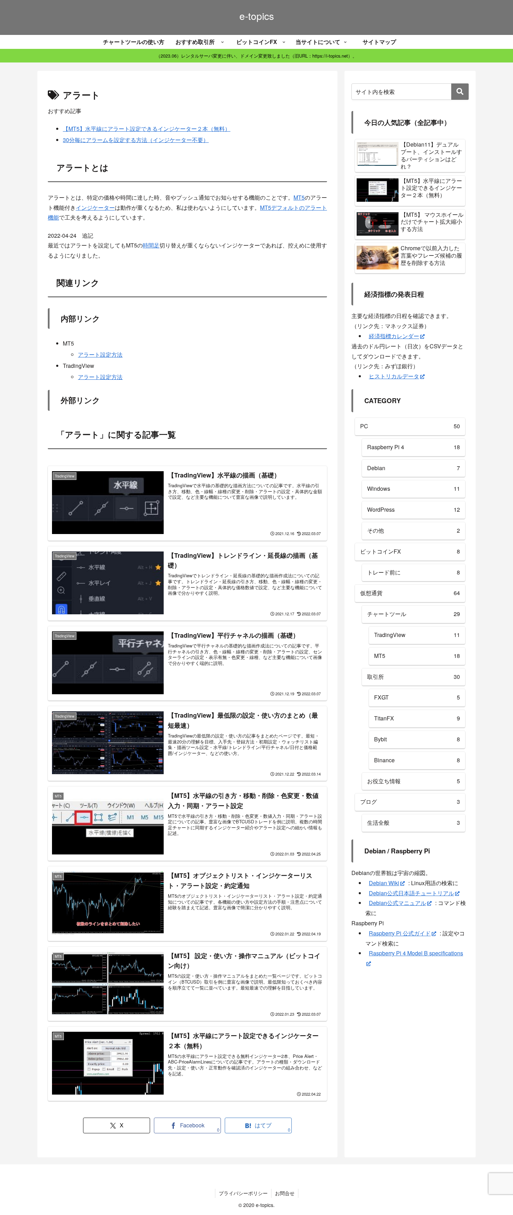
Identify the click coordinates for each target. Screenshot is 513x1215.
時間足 (151, 245)
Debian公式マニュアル (397, 903)
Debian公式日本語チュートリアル (411, 893)
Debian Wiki (384, 883)
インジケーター (95, 207)
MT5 (299, 197)
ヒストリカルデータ (394, 376)
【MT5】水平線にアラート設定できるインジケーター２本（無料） (146, 129)
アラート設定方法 (100, 354)
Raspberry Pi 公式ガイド (400, 933)
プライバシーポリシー (243, 1193)
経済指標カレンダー (394, 336)
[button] (460, 91)
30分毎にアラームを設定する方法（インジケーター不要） (136, 140)
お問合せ (285, 1193)
